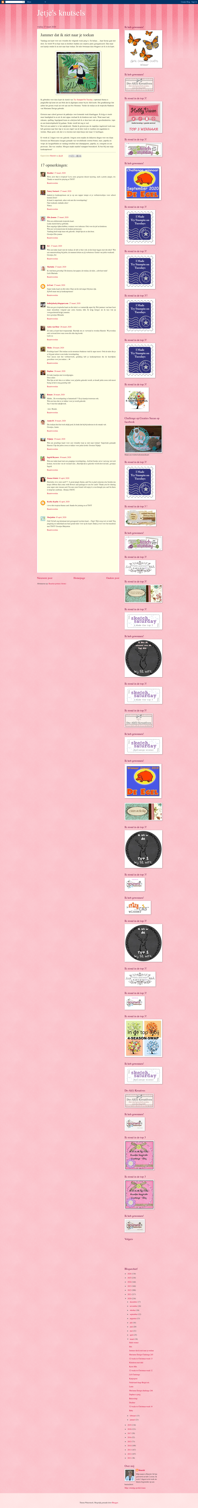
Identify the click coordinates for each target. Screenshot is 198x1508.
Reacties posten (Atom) (57, 583)
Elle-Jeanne (51, 217)
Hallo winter (134, 1342)
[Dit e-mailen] (70, 156)
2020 (130, 1298)
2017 (130, 1433)
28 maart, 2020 (65, 326)
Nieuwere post (44, 578)
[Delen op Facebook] (77, 156)
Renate (50, 394)
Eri (48, 246)
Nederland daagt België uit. (139, 1382)
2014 (130, 1445)
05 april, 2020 (61, 517)
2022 (130, 1290)
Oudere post (112, 578)
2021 (130, 1294)
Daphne (50, 371)
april (132, 1335)
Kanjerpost (133, 1378)
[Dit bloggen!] (72, 156)
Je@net (50, 285)
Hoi (130, 1346)
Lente (131, 1386)
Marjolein (51, 517)
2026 (130, 1273)
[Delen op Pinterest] (80, 156)
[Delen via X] (75, 156)
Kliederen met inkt (136, 1362)
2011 (130, 1458)
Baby (131, 1410)
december (134, 1302)
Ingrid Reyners (53, 457)
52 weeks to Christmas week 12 (140, 1370)
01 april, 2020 (64, 478)
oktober (133, 1310)
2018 (130, 1429)
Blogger (115, 1502)
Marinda (50, 266)
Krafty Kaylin (52, 501)
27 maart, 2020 (60, 173)
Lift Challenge (134, 1374)
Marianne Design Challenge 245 (141, 1354)
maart (132, 1339)
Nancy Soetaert (53, 191)
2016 (130, 1437)
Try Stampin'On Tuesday (83, 99)
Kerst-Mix (133, 1366)
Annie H (50, 420)
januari (133, 1419)
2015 (130, 1441)
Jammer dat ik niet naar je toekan (141, 1350)
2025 (130, 1277)
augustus (133, 1318)
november (134, 1306)
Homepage (79, 578)
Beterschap (133, 1398)
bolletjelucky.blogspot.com (57, 303)
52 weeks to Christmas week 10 (140, 1406)
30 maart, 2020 (65, 457)
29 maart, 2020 (60, 420)
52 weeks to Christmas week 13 (140, 1358)
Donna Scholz (52, 478)
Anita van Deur (53, 326)
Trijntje (50, 439)
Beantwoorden (52, 183)
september (134, 1314)
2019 (130, 1425)
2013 (130, 1449)
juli (131, 1322)
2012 (130, 1454)
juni (131, 1326)
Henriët (142, 1470)
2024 (130, 1282)
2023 (130, 1286)
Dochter (132, 1402)
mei (131, 1331)
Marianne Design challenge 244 (141, 1390)
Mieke (49, 347)
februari (133, 1415)
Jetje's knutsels (61, 12)
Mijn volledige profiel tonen (135, 1488)
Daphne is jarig (134, 1394)
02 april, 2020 (64, 501)
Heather (50, 173)
